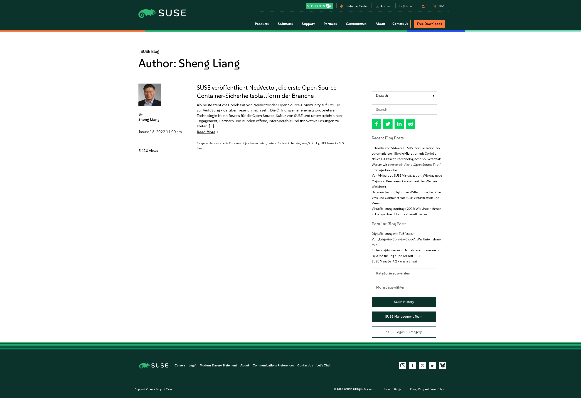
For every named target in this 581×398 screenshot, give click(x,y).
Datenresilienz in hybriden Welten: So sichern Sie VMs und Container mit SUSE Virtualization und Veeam (406, 197)
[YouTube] (402, 365)
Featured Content (277, 143)
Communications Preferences (273, 365)
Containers (235, 143)
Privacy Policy (417, 389)
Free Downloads (429, 24)
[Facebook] (412, 365)
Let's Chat (323, 365)
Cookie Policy (437, 389)
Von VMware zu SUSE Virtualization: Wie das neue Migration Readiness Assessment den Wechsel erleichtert (407, 181)
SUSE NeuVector (329, 143)
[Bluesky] (442, 365)
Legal (192, 365)
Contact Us (400, 24)
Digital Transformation (254, 143)
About (244, 365)
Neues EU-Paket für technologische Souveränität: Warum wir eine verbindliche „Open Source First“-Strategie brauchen (407, 164)
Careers (180, 365)
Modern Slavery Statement (218, 365)
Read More (206, 132)
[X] (422, 365)
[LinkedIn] (432, 365)
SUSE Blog (150, 51)
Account (386, 6)
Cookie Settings (392, 389)
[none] (404, 95)
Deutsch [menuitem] (382, 96)
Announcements (218, 143)
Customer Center (356, 6)
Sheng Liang (149, 119)
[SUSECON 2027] (319, 6)
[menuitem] (404, 95)
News (304, 143)
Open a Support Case (159, 389)
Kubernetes (294, 143)
